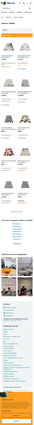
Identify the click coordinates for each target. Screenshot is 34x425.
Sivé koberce (17, 239)
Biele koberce (17, 224)
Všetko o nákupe (8, 329)
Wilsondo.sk (9, 313)
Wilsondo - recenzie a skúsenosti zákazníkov (16, 390)
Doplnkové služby (8, 348)
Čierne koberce (17, 226)
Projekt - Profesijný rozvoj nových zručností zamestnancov (16, 368)
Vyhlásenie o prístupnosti (10, 378)
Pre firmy (6, 339)
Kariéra (5, 360)
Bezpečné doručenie (9, 355)
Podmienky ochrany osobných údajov (14, 381)
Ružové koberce (17, 236)
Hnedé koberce (17, 231)
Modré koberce (17, 234)
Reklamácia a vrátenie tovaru (11, 336)
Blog (4, 341)
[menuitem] (4, 12)
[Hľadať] (20, 3)
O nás (5, 334)
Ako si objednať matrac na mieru (13, 358)
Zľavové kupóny (8, 363)
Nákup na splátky (8, 374)
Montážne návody (8, 376)
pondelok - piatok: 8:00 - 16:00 (15, 319)
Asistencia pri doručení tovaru (12, 365)
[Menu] (30, 3)
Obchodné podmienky (10, 353)
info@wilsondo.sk (11, 307)
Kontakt (5, 332)
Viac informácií (6, 411)
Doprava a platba (8, 346)
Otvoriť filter (6, 35)
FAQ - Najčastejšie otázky (10, 344)
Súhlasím (16, 421)
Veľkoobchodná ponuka (10, 371)
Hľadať (29, 8)
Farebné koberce (17, 229)
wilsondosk (9, 316)
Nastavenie (16, 415)
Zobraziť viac (17, 243)
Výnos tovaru (7, 351)
